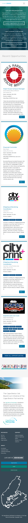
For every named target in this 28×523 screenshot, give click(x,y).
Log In (14, 466)
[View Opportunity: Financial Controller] (14, 135)
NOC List (2, 435)
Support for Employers (19, 435)
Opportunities (14, 463)
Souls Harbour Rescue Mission (11, 91)
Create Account (14, 470)
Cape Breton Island (4, 450)
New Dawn (6, 149)
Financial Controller (10, 147)
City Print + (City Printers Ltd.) (11, 266)
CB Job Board (3, 448)
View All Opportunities (14, 356)
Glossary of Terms (18, 440)
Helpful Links (3, 438)
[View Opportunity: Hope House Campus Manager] (14, 76)
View (21, 117)
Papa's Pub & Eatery (8, 318)
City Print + (6, 211)
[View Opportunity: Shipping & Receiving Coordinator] (14, 197)
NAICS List (3, 437)
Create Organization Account (14, 23)
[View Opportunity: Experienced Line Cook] (14, 307)
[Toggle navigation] (24, 3)
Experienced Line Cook (11, 316)
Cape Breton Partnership (10, 403)
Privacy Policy (3, 453)
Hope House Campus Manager (14, 89)
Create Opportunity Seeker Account (14, 45)
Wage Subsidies (4, 440)
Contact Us (17, 442)
